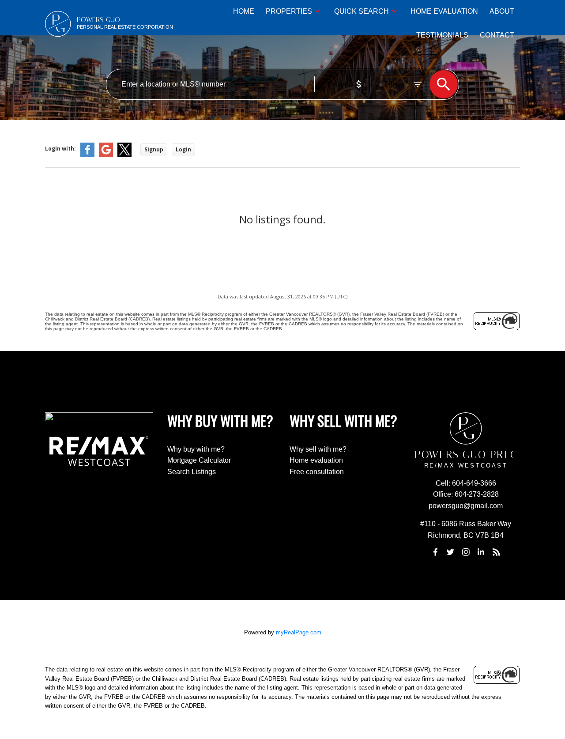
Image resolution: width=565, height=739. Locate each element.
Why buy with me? (196, 449)
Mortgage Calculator (199, 460)
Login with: (60, 148)
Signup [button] (153, 149)
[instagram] (466, 552)
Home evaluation (316, 460)
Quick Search (361, 11)
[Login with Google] (106, 154)
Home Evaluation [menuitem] (444, 11)
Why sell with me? (318, 449)
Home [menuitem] (243, 11)
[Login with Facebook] (87, 154)
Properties (289, 11)
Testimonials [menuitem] (442, 35)
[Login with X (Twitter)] (124, 154)
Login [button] (183, 149)
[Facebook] (435, 552)
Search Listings (191, 471)
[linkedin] (481, 552)
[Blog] (496, 552)
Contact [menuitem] (497, 35)
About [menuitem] (502, 11)
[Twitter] (450, 552)
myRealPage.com (298, 632)
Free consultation (317, 471)
